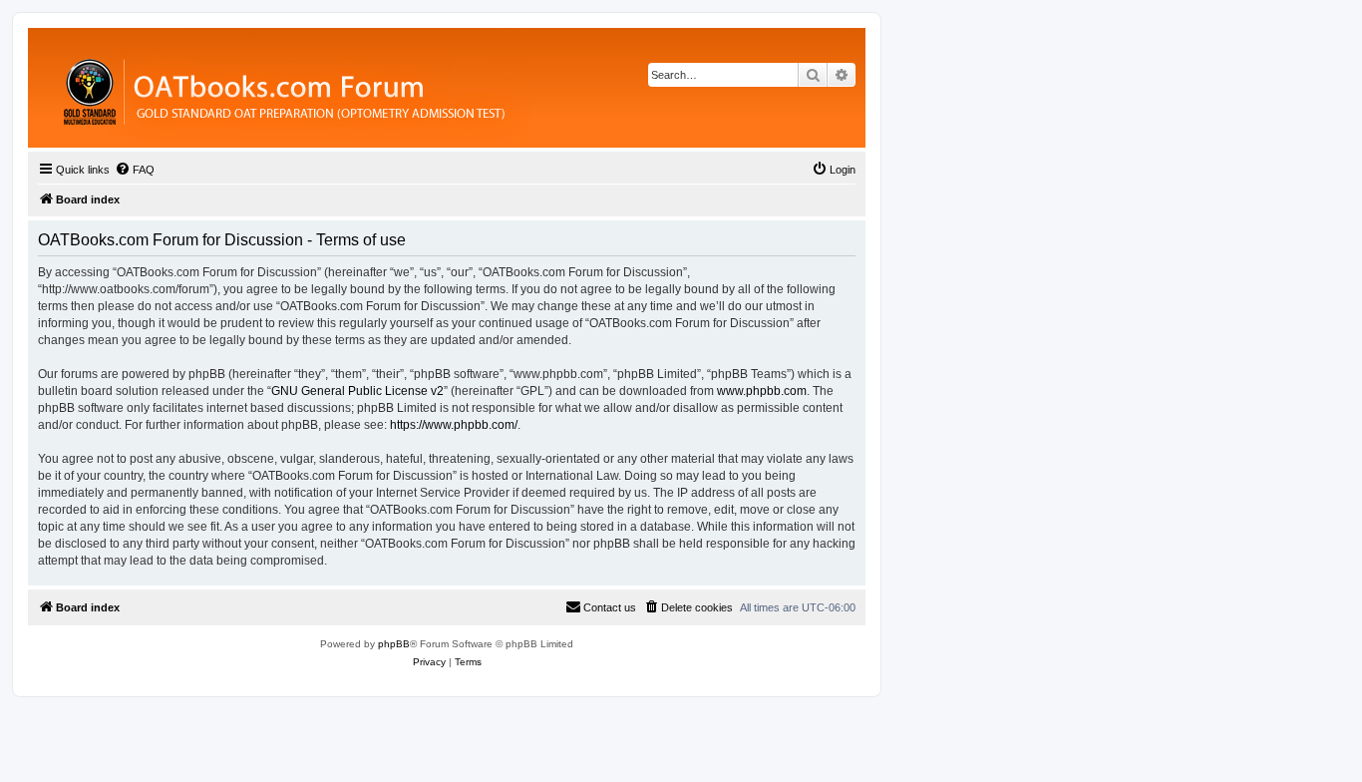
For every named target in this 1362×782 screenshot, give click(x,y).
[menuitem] (135, 170)
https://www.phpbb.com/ (453, 425)
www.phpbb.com (762, 391)
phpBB (394, 643)
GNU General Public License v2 (357, 391)
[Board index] (393, 88)
